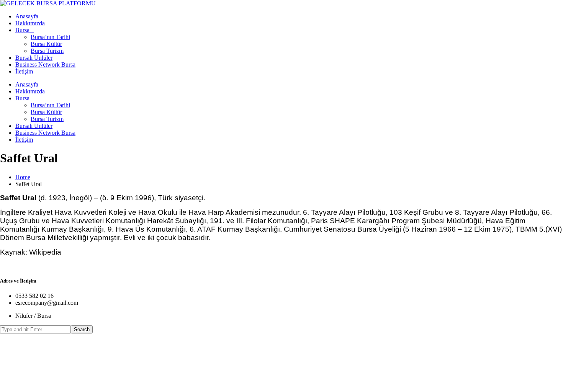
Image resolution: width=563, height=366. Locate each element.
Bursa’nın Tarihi (50, 37)
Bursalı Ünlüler (33, 57)
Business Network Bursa (45, 64)
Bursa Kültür (46, 44)
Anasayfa (26, 16)
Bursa (22, 30)
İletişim (24, 71)
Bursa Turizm (47, 50)
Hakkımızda (30, 23)
